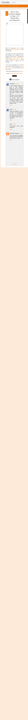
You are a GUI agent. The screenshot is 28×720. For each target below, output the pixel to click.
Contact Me (15, 6)
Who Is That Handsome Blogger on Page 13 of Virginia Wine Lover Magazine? (14, 16)
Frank (11, 109)
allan (22, 71)
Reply (11, 105)
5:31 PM (14, 109)
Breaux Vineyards (15, 58)
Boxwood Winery (16, 59)
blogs (11, 73)
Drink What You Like (16, 49)
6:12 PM (21, 133)
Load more (14, 164)
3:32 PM (17, 83)
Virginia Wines (19, 73)
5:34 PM (14, 124)
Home (10, 6)
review (14, 73)
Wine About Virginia (14, 133)
